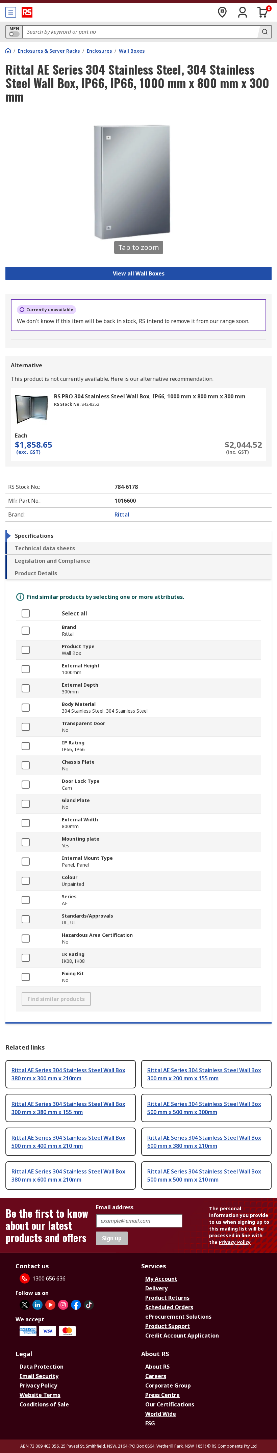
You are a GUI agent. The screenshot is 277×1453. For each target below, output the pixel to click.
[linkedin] (37, 1305)
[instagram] (63, 1305)
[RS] (27, 12)
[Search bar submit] (264, 32)
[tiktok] (89, 1305)
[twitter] (25, 1305)
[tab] (138, 536)
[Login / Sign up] (242, 12)
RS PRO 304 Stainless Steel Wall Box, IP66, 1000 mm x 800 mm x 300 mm (150, 396)
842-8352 (90, 404)
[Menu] (10, 12)
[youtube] (50, 1305)
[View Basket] (263, 12)
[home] (8, 50)
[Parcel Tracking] (222, 12)
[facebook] (76, 1305)
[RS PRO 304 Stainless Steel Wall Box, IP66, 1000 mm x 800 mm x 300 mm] (32, 409)
